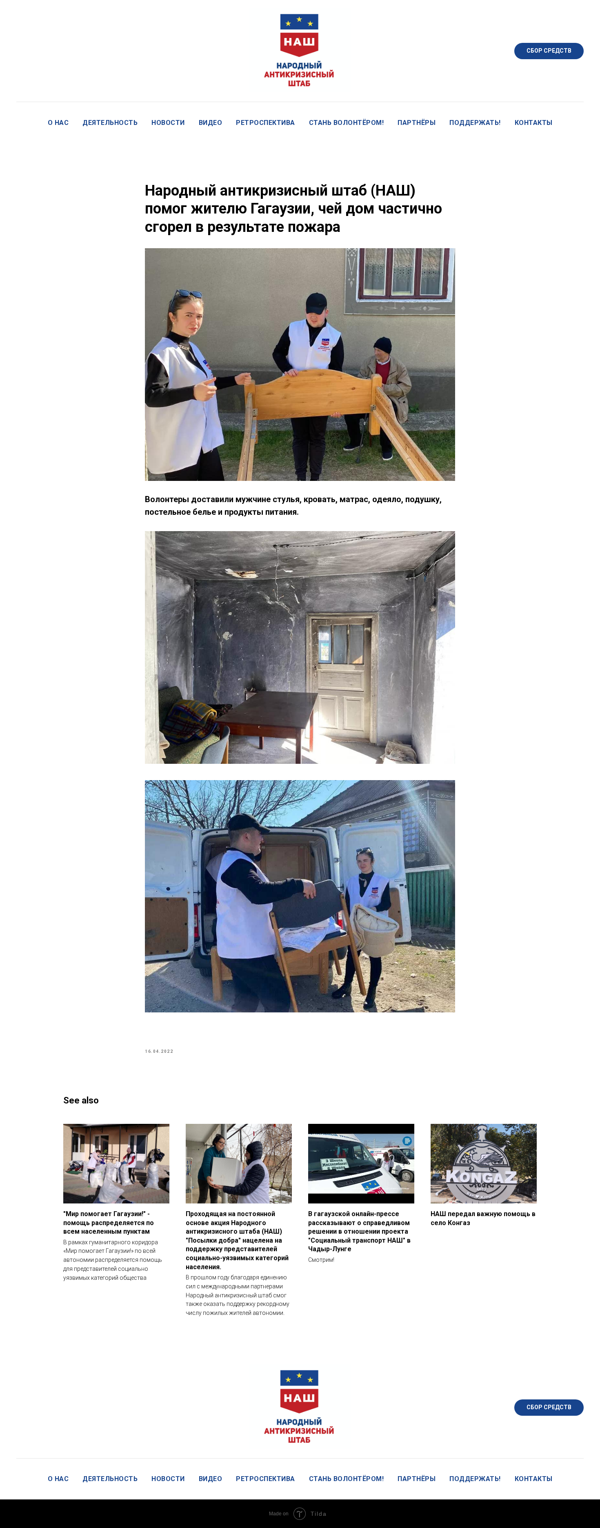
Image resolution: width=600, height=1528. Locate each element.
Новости (168, 123)
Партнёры (417, 123)
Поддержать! (475, 123)
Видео (210, 123)
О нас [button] (58, 123)
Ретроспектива (265, 123)
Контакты (534, 123)
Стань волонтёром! (346, 123)
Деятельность (110, 123)
